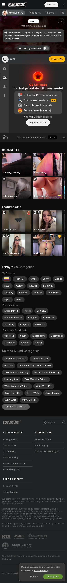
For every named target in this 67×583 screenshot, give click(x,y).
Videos (35, 12)
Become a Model (43, 439)
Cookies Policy (10, 457)
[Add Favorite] (5, 59)
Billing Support (10, 492)
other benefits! (44, 116)
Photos (52, 12)
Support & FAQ (10, 486)
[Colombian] (6, 279)
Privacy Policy (10, 439)
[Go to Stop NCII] (22, 546)
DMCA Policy (9, 451)
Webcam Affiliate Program (47, 451)
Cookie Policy (41, 570)
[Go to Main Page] (21, 4)
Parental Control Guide (14, 463)
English (51, 422)
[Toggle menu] (4, 4)
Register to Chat (38, 122)
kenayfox (8, 267)
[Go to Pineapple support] (5, 545)
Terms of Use (9, 445)
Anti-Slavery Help (11, 469)
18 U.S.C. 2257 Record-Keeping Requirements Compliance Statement (31, 557)
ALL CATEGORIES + (16, 406)
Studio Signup (42, 445)
